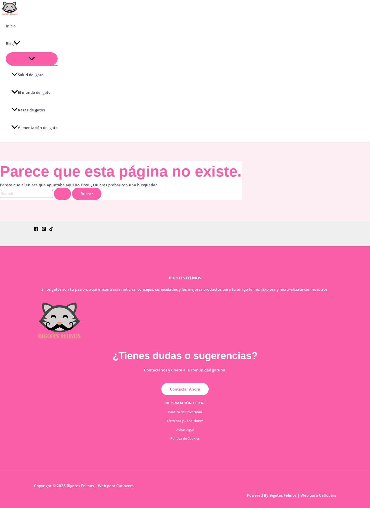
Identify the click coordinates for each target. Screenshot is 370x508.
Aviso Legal (185, 429)
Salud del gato (31, 74)
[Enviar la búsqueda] (62, 194)
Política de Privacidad (185, 412)
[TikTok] (51, 229)
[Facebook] (36, 229)
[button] (17, 43)
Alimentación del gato (38, 127)
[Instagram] (44, 229)
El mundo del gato (34, 92)
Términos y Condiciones (185, 420)
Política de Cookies (185, 438)
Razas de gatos (31, 109)
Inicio (11, 25)
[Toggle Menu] (32, 58)
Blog (10, 43)
